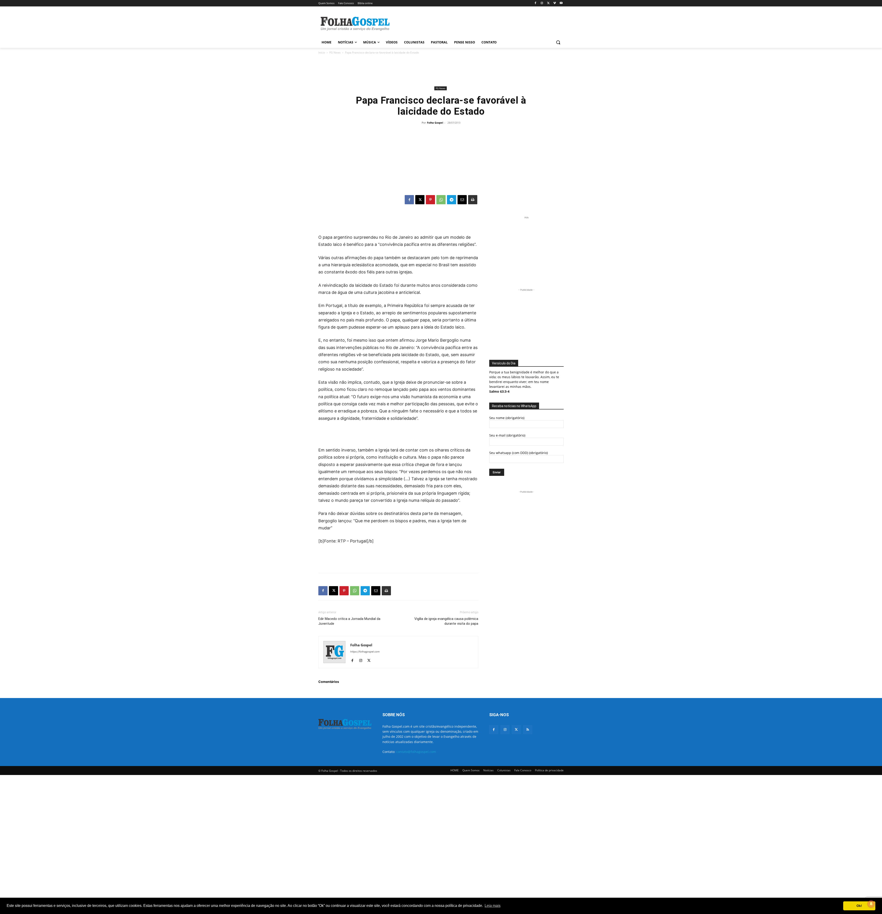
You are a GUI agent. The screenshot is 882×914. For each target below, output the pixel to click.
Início (321, 52)
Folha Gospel (435, 122)
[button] (558, 42)
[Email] (462, 199)
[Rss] (527, 729)
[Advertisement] (475, 23)
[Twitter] (516, 729)
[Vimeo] (554, 3)
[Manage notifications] (871, 904)
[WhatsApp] (441, 199)
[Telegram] (451, 199)
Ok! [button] (859, 906)
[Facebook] (535, 3)
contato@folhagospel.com (416, 751)
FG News (335, 52)
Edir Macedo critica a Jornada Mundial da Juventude (349, 621)
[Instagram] (542, 3)
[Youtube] (561, 3)
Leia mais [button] (492, 906)
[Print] (472, 199)
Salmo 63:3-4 (499, 391)
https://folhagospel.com (365, 651)
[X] (548, 3)
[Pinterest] (430, 199)
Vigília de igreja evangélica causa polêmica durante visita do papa (446, 621)
